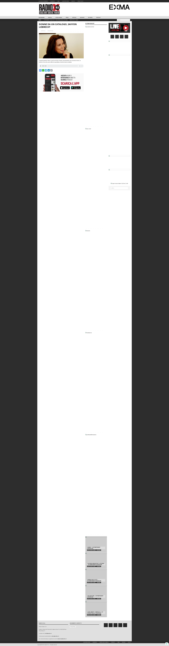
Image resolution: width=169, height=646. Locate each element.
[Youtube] (128, 1)
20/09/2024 (98, 598)
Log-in (129, 642)
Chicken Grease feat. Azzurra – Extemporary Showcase (95, 564)
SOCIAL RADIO (59, 17)
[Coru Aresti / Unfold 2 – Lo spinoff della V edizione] (96, 609)
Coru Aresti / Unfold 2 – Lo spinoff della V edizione (95, 612)
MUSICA (50, 17)
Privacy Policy (72, 626)
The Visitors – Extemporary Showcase (95, 596)
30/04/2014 (43, 30)
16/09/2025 (98, 582)
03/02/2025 (98, 550)
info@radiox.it (48, 633)
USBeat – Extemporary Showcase (93, 548)
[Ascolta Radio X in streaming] (119, 32)
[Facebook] (120, 1)
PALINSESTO (52, 1)
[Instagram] (125, 1)
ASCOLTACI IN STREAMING (43, 1)
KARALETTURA (50, 30)
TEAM (58, 1)
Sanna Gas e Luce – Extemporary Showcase (94, 580)
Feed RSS (123, 642)
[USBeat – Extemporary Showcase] (96, 544)
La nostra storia (86, 642)
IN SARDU (90, 17)
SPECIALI (74, 17)
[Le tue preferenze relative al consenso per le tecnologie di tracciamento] (166, 643)
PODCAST (98, 17)
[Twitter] (123, 1)
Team (118, 642)
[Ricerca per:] (123, 20)
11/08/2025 (98, 614)
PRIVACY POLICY (80, 1)
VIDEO (67, 17)
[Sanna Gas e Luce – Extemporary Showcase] (96, 577)
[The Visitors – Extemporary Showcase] (96, 593)
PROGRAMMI (41, 17)
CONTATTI (73, 1)
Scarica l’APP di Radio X (104, 642)
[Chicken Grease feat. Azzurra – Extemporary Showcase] (96, 560)
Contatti (113, 642)
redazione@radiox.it (62, 638)
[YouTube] (126, 36)
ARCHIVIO (82, 17)
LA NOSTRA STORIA (65, 1)
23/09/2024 (98, 566)
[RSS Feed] (130, 1)
